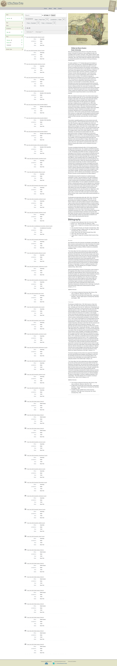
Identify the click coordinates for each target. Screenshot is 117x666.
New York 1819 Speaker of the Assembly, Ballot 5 (37, 145)
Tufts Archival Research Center (60, 661)
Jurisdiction (8, 28)
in (42, 15)
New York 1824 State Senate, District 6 (35, 617)
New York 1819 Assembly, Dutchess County (35, 64)
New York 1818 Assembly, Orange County (35, 37)
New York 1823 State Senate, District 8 (35, 428)
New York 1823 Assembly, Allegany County (36, 253)
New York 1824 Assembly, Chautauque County (37, 455)
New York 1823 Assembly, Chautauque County (37, 280)
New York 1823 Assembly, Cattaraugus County (37, 266)
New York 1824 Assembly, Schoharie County (36, 496)
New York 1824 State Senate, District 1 (35, 550)
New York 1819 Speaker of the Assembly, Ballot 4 (37, 131)
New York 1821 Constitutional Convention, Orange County (39, 226)
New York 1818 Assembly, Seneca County (35, 50)
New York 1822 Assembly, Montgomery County (37, 239)
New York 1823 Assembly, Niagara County (36, 361)
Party (7, 36)
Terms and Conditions (72, 661)
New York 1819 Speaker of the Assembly (35, 91)
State (7, 14)
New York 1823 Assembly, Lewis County (35, 320)
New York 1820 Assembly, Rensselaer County (37, 185)
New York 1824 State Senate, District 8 (35, 644)
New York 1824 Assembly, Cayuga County (36, 442)
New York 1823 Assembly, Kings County (35, 307)
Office (7, 25)
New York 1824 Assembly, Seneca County (36, 509)
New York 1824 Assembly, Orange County (36, 469)
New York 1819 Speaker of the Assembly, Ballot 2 (37, 104)
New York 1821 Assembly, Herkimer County (36, 212)
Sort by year (29, 32)
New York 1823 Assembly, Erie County (35, 293)
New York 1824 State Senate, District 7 (35, 630)
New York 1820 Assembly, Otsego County (36, 172)
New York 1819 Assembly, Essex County (35, 77)
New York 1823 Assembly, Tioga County (35, 388)
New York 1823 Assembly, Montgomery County (37, 347)
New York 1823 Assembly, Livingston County (36, 334)
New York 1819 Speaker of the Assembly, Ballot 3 (37, 118)
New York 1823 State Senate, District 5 (35, 401)
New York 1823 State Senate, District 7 (35, 415)
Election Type (9, 49)
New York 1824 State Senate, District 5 (35, 604)
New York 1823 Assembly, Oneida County (36, 374)
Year (7, 22)
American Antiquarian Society (46, 661)
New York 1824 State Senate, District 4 (35, 590)
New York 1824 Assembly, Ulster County (35, 536)
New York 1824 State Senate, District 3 (35, 577)
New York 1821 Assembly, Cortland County (36, 199)
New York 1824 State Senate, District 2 (35, 563)
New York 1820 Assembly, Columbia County (36, 158)
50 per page (38, 32)
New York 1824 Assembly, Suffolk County (36, 523)
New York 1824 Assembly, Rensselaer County (37, 482)
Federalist (9, 45)
